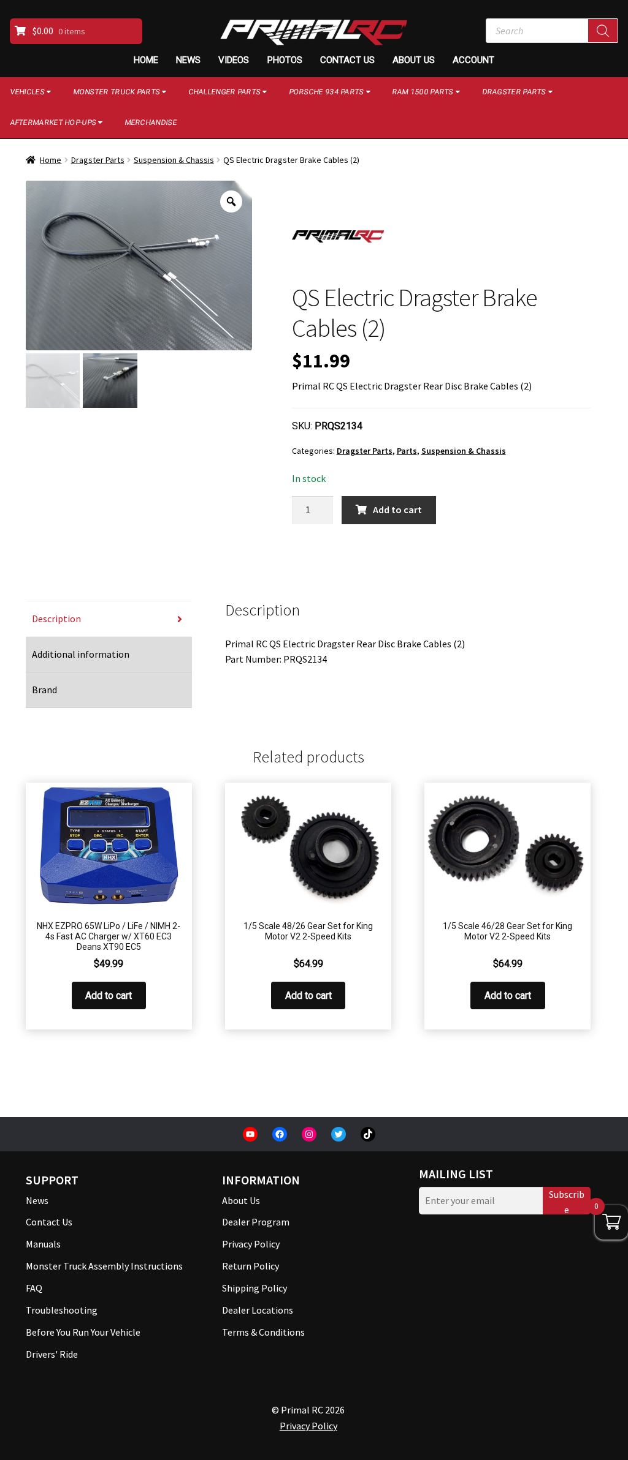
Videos (233, 60)
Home (146, 60)
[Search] (603, 30)
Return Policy (250, 1266)
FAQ (34, 1288)
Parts (407, 450)
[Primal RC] (338, 236)
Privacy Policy (251, 1244)
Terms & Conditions (263, 1332)
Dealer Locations (257, 1310)
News (188, 60)
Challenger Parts (224, 92)
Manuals (43, 1244)
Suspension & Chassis (174, 159)
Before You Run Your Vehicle (83, 1332)
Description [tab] (56, 618)
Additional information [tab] (80, 654)
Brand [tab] (44, 689)
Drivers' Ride (52, 1354)
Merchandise (150, 122)
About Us (413, 60)
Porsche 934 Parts (326, 92)
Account (473, 60)
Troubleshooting (62, 1310)
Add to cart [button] (108, 995)
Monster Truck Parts (116, 92)
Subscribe (566, 1201)
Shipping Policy (254, 1288)
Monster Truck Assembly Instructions (104, 1266)
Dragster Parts (513, 92)
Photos (284, 60)
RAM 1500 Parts (422, 92)
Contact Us (347, 60)
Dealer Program (255, 1222)
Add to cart (397, 509)
